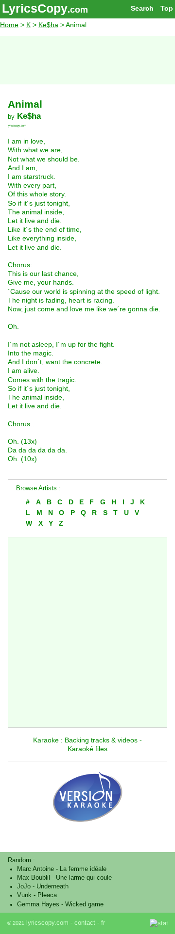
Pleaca (47, 895)
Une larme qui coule (84, 877)
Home (9, 25)
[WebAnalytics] (128, 922)
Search (142, 8)
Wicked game (84, 904)
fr (103, 922)
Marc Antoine (35, 869)
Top (166, 8)
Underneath (52, 886)
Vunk (24, 895)
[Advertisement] (87, 60)
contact (84, 922)
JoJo (24, 886)
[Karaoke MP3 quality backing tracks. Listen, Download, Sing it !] (87, 832)
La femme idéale (83, 869)
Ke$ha (48, 25)
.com (78, 10)
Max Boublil (33, 877)
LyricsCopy (35, 8)
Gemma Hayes (38, 904)
